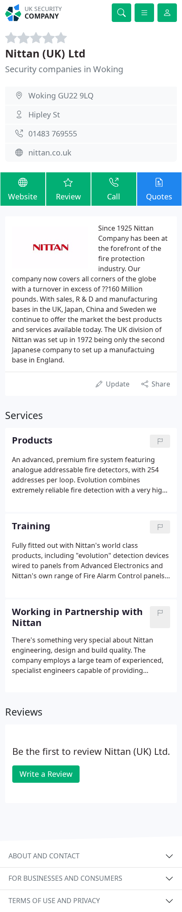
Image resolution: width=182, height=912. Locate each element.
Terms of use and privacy (54, 900)
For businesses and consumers (65, 878)
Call (113, 196)
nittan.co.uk (50, 152)
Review (68, 196)
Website (22, 196)
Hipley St (44, 114)
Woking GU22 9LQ (61, 95)
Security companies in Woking (64, 69)
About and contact (44, 855)
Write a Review (45, 774)
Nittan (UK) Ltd (45, 53)
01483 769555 (52, 133)
